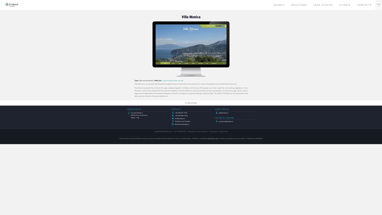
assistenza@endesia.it (226, 121)
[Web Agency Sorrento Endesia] (12, 5)
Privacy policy (214, 131)
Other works (191, 103)
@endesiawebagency (182, 124)
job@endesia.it (223, 113)
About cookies (223, 131)
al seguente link (212, 138)
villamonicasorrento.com (171, 81)
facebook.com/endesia (182, 121)
